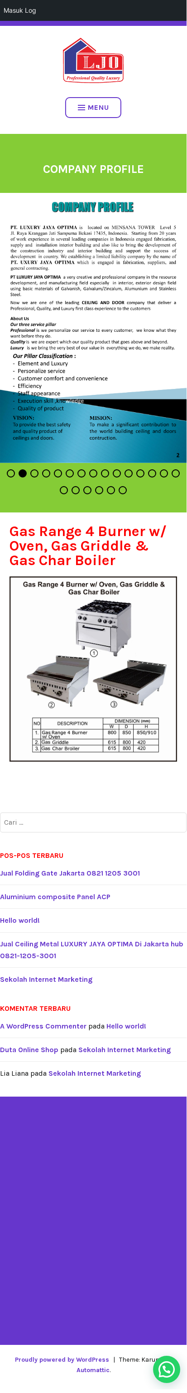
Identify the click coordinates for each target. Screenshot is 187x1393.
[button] (166, 1369)
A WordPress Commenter (43, 1026)
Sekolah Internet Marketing (46, 979)
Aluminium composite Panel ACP (55, 896)
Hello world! (20, 920)
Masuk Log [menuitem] (20, 10)
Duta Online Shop (29, 1049)
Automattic (93, 1370)
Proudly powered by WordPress (62, 1359)
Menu (98, 107)
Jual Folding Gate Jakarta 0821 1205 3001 (70, 873)
